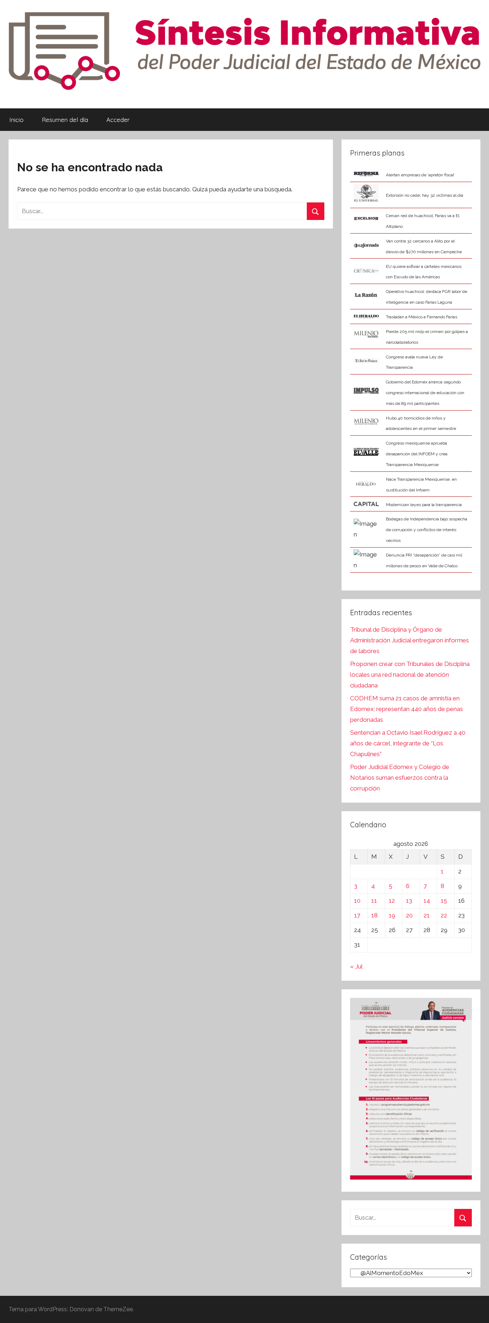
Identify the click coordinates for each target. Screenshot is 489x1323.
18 (374, 915)
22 (444, 915)
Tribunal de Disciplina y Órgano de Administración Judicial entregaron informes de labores (409, 640)
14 (426, 900)
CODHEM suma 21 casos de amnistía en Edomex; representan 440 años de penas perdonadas (406, 709)
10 (357, 900)
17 (357, 915)
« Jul (356, 966)
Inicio (16, 119)
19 (392, 915)
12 (392, 900)
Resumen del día (65, 119)
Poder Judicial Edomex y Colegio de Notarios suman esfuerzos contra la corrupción (399, 777)
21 (426, 915)
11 (374, 900)
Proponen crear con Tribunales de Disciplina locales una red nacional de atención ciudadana (410, 674)
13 (409, 900)
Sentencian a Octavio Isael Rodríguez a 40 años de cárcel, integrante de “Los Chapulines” (407, 743)
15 (444, 900)
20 (409, 915)
